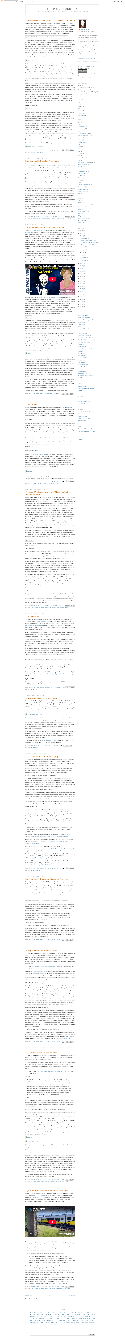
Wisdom (80, 222)
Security (35, 747)
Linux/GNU (57, 607)
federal (59, 1283)
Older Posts (72, 1295)
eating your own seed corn (63, 1038)
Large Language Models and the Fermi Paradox (42, 161)
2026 (81, 231)
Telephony (81, 216)
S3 (78, 196)
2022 (81, 266)
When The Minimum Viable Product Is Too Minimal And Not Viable (50, 20)
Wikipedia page (36, 994)
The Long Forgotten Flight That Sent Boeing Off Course (51, 1071)
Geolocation (49, 607)
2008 (81, 301)
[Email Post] (63, 150)
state (54, 1283)
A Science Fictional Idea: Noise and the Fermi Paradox (44, 227)
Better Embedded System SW (86, 320)
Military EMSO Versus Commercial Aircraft (41, 950)
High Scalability (82, 346)
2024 (81, 236)
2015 (81, 284)
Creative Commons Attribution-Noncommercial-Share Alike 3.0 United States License (88, 76)
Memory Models (82, 164)
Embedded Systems (38, 607)
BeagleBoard (81, 115)
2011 (81, 294)
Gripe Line (81, 344)
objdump (40, 1268)
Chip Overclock (62, 8)
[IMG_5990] (29, 60)
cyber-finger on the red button (59, 674)
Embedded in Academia (84, 335)
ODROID (80, 176)
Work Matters (81, 378)
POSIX (80, 182)
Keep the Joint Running (84, 358)
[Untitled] (28, 109)
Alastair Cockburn (83, 315)
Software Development (84, 205)
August (84, 250)
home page (54, 625)
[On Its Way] (29, 1137)
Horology (80, 149)
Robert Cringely (82, 371)
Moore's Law (38, 450)
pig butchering (47, 740)
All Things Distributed (84, 317)
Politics (80, 180)
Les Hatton (81, 360)
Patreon (66, 262)
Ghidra (31, 1244)
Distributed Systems (83, 133)
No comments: (56, 150)
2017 (81, 279)
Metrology (81, 167)
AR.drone (80, 109)
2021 (81, 268)
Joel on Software (82, 355)
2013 (81, 289)
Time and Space (82, 420)
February (84, 257)
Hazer (49, 497)
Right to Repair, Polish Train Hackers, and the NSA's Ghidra (46, 1190)
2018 (81, 276)
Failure (80, 140)
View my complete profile (86, 58)
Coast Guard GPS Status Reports (86, 429)
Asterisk (80, 113)
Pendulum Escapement (84, 418)
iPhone (80, 153)
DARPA (65, 426)
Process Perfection (83, 364)
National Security (56, 218)
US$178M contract (54, 623)
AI (31, 218)
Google (80, 439)
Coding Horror (82, 322)
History (34, 483)
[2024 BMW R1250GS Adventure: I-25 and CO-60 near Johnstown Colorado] (46, 37)
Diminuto (71, 456)
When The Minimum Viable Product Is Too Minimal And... (90, 241)
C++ (79, 122)
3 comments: (57, 393)
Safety (35, 689)
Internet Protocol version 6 (85, 401)
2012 (81, 291)
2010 (81, 296)
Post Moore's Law (82, 403)
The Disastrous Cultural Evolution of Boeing (41, 1052)
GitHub (80, 390)
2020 (81, 271)
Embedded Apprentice (84, 329)
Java (79, 155)
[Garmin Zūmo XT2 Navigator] (34, 146)
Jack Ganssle (81, 353)
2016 (81, 281)
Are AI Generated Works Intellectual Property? (42, 756)
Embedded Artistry (83, 331)
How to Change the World (85, 349)
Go (79, 144)
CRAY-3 (40, 440)
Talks (79, 213)
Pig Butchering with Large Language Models (41, 698)
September (85, 238)
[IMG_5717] (29, 540)
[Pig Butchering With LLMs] (33, 714)
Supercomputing (52, 483)
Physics (80, 178)
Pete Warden (81, 362)
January (84, 260)
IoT (79, 151)
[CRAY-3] (28, 471)
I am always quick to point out (40, 454)
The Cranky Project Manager (85, 375)
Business (80, 118)
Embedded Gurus (82, 333)
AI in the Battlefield (32, 616)
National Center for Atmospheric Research (51, 438)
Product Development (38, 152)
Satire (79, 200)
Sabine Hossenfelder (34, 230)
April (83, 252)
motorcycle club (42, 707)
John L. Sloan (90, 66)
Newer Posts (28, 1295)
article (52, 682)
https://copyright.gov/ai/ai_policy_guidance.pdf (40, 858)
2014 (81, 286)
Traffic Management (83, 218)
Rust (79, 193)
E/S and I (80, 326)
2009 (81, 299)
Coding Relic (81, 324)
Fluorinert (70, 478)
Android (80, 106)
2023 (81, 263)
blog (53, 1266)
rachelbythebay (82, 367)
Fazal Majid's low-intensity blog (86, 340)
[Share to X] (69, 150)
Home (50, 1295)
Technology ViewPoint (84, 373)
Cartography (81, 126)
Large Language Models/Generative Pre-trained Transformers (47, 879)
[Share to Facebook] (71, 150)
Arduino (80, 111)
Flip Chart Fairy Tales (84, 342)
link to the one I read (39, 1195)
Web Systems (81, 220)
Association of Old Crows (40, 971)
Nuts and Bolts (82, 173)
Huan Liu (80, 351)
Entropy (80, 138)
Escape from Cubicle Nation (85, 337)
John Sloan (88, 41)
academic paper (29, 232)
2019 (81, 273)
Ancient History (31, 404)
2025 (81, 233)
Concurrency (81, 129)
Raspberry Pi (42, 442)
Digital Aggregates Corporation (86, 388)
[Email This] (66, 150)
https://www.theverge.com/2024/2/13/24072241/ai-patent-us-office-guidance (47, 836)
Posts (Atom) (36, 1299)
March (83, 255)
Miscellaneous (82, 169)
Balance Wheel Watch (84, 411)
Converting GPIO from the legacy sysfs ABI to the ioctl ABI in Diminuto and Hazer (47, 493)
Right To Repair (59, 1288)
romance (55, 740)
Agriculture (81, 102)
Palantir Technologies (42, 621)
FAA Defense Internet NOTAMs (86, 431)
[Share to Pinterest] (73, 150)
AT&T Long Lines (30, 322)
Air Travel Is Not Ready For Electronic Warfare (47, 966)
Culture (33, 1181)
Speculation (67, 218)
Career (80, 124)
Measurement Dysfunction (41, 218)
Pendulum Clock (82, 416)
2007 (81, 304)
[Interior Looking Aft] (32, 1141)
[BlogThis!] (67, 150)
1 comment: (55, 745)
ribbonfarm (81, 369)
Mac (79, 160)
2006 (81, 307)
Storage (80, 209)
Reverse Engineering (83, 189)
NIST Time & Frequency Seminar (51, 297)
